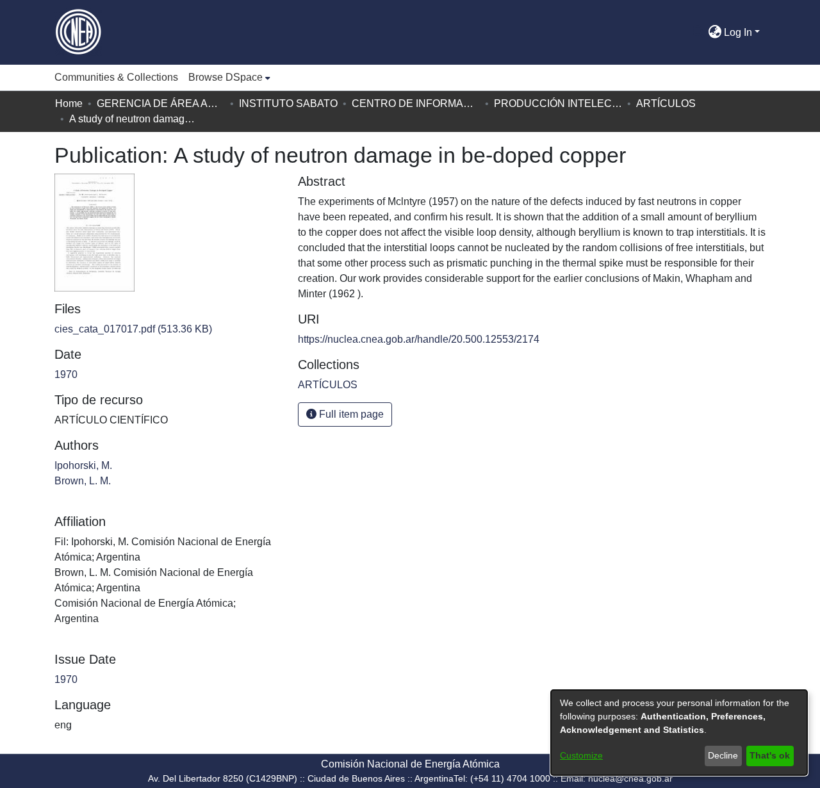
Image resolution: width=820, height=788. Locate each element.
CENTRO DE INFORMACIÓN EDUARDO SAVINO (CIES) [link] (416, 103)
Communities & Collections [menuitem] (116, 77)
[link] (133, 329)
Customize (581, 755)
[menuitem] (229, 77)
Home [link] (69, 103)
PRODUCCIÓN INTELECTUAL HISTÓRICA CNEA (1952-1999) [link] (558, 103)
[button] (698, 32)
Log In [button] (739, 32)
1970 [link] (66, 374)
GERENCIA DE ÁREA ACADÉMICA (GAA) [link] (161, 103)
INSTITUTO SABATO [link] (288, 103)
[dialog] (679, 732)
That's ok (770, 755)
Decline (723, 755)
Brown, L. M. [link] (82, 480)
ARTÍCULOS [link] (666, 103)
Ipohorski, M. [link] (83, 465)
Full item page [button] (350, 414)
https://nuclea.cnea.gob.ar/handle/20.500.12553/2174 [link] (418, 339)
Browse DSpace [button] (225, 77)
